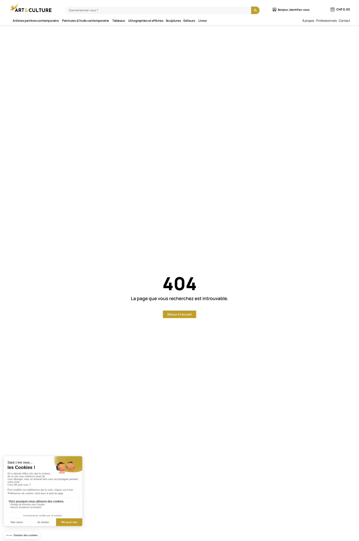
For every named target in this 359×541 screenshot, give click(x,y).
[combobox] (158, 10)
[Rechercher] (255, 10)
